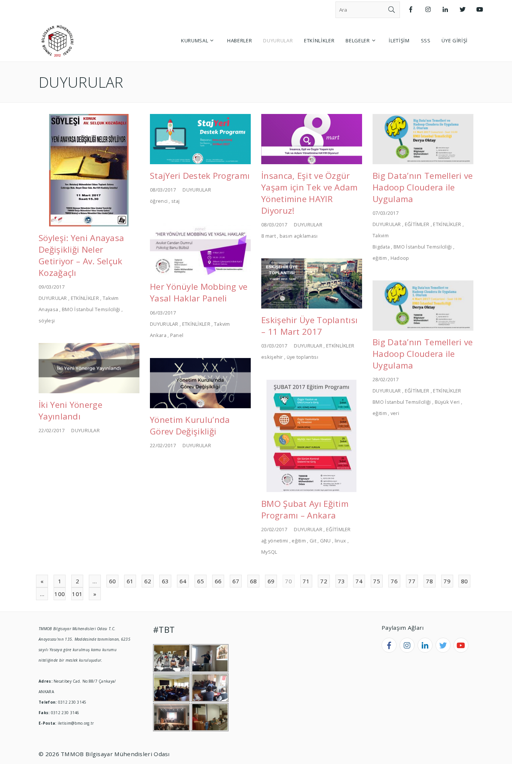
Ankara (158, 335)
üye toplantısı (302, 357)
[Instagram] (428, 9)
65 (200, 581)
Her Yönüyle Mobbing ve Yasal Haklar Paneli (199, 292)
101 (77, 594)
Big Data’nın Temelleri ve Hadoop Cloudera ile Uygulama (423, 187)
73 (341, 581)
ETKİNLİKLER (85, 298)
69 (271, 581)
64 (183, 581)
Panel (177, 335)
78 (429, 581)
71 (306, 581)
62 (147, 581)
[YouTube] (479, 9)
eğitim (380, 258)
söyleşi (47, 320)
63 (165, 581)
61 (130, 581)
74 (358, 581)
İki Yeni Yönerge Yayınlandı (70, 410)
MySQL (269, 551)
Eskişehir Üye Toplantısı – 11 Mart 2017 (309, 325)
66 (218, 581)
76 (394, 581)
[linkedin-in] (425, 645)
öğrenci (159, 201)
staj (175, 201)
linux (340, 540)
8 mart (268, 235)
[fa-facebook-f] (389, 645)
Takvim (111, 298)
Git (313, 540)
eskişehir (272, 357)
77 (411, 581)
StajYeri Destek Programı (200, 175)
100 (59, 594)
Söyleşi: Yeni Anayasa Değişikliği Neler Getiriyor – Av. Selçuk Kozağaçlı (81, 255)
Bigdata (381, 246)
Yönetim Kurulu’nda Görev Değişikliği (190, 425)
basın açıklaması (299, 235)
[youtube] (461, 645)
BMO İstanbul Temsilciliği (91, 309)
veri (395, 413)
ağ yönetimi (274, 540)
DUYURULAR (53, 298)
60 (112, 581)
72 (323, 581)
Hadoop (400, 258)
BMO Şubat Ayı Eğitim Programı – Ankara (305, 509)
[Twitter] (462, 9)
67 (236, 581)
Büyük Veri (447, 401)
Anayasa (48, 309)
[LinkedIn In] (445, 9)
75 (376, 581)
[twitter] (443, 645)
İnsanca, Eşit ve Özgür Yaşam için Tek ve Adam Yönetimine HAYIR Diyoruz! (309, 193)
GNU (325, 540)
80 (464, 581)
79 (447, 581)
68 (253, 581)
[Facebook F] (410, 9)
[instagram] (407, 645)
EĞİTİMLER (417, 224)
